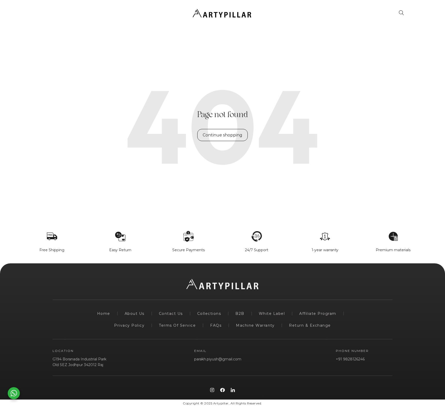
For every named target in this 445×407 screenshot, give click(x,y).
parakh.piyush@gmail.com (217, 359)
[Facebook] (222, 390)
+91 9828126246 (350, 359)
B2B (239, 313)
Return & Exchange (310, 325)
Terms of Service (177, 325)
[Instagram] (212, 390)
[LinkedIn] (233, 390)
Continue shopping (222, 135)
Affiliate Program (317, 313)
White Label (272, 313)
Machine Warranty (255, 325)
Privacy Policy (129, 325)
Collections (209, 313)
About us (134, 313)
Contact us (171, 313)
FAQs (215, 325)
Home (103, 313)
